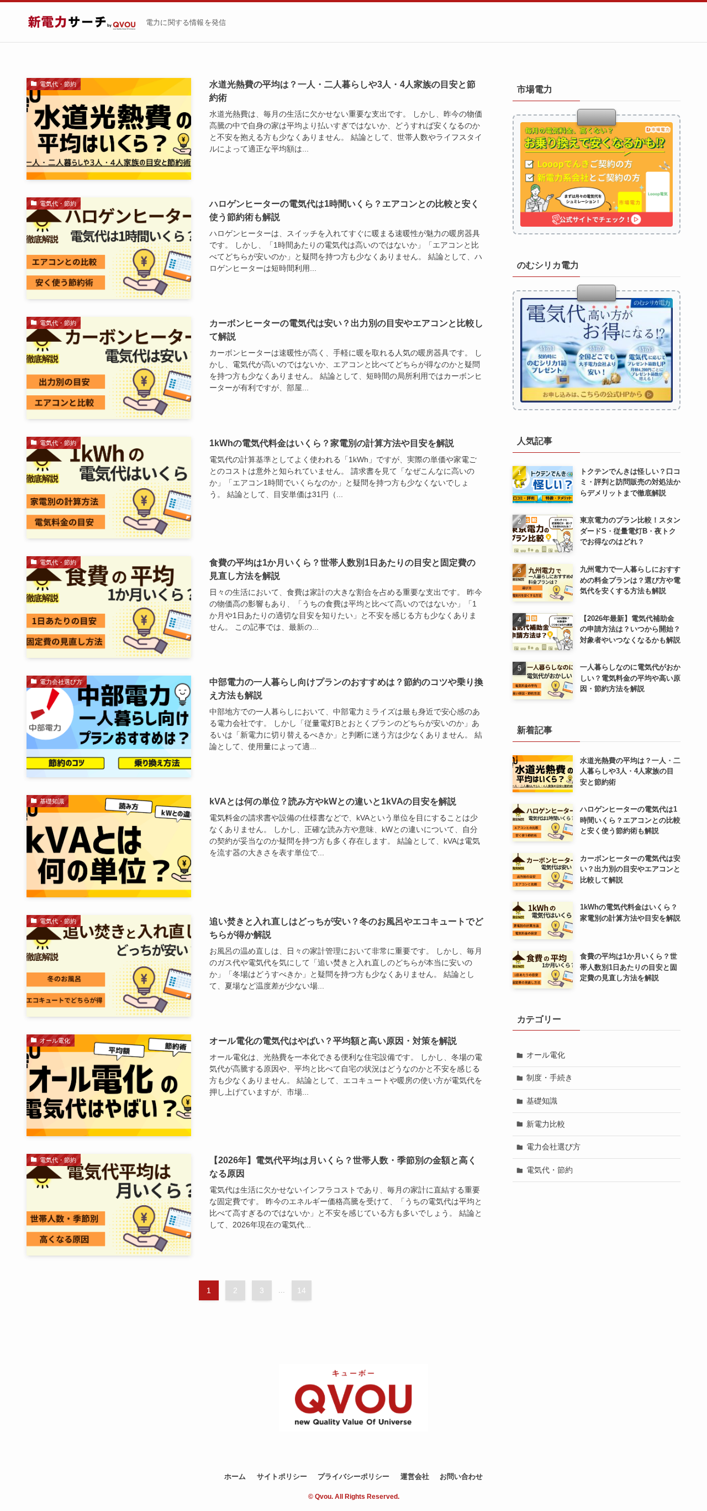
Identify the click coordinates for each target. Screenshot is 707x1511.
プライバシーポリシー (353, 1476)
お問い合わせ (461, 1476)
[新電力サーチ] (82, 22)
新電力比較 (545, 1124)
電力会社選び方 (553, 1146)
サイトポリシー (282, 1476)
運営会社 (414, 1476)
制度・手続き (549, 1077)
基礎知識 (541, 1100)
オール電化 (545, 1054)
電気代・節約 (549, 1169)
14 (301, 1290)
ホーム (235, 1476)
